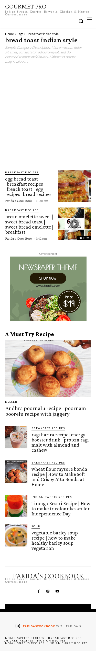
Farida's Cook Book (18, 201)
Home (9, 34)
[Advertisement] (48, 117)
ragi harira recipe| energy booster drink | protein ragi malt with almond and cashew (60, 442)
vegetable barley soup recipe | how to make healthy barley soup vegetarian (54, 540)
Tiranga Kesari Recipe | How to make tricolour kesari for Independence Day (60, 508)
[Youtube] (57, 591)
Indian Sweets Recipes (51, 496)
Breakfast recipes (22, 172)
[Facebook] (38, 591)
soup (35, 526)
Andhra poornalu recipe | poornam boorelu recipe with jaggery (45, 411)
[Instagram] (47, 591)
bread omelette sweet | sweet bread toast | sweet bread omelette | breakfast (29, 224)
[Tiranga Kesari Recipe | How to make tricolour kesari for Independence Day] (16, 506)
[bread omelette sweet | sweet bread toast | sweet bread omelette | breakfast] (74, 223)
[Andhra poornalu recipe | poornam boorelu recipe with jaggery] (48, 368)
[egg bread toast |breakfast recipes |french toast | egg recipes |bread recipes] (74, 186)
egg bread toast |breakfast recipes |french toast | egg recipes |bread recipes (28, 186)
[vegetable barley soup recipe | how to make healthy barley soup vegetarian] (16, 535)
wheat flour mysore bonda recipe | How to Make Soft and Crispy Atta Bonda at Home (59, 476)
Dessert (12, 401)
